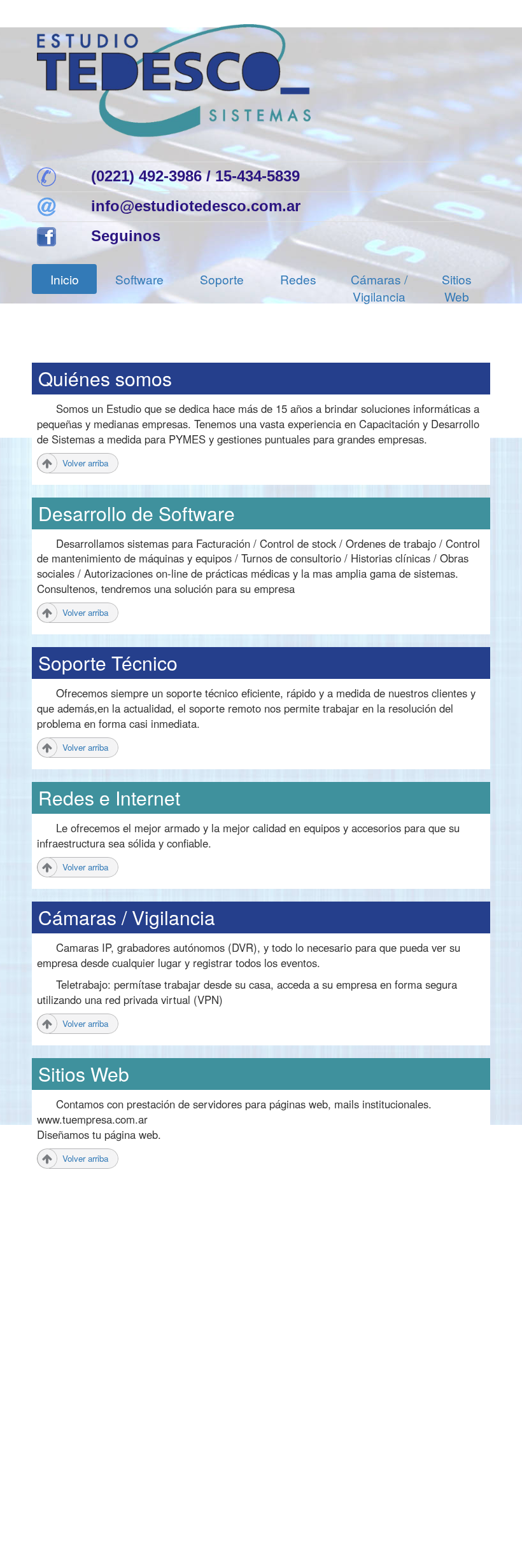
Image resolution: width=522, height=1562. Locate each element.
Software (139, 279)
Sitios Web (457, 287)
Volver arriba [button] (85, 463)
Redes (298, 279)
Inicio (64, 279)
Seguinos (125, 235)
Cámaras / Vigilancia (379, 287)
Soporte (222, 279)
